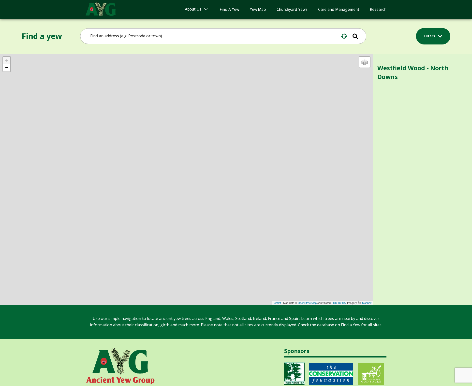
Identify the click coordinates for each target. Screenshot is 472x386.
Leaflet (277, 303)
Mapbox (367, 303)
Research (378, 9)
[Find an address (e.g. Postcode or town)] (358, 36)
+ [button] (6, 60)
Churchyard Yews (292, 9)
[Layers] (364, 62)
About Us (193, 9)
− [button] (6, 68)
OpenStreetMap (307, 303)
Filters (430, 35)
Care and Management (338, 9)
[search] (214, 36)
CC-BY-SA (339, 303)
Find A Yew (229, 9)
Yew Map (258, 9)
